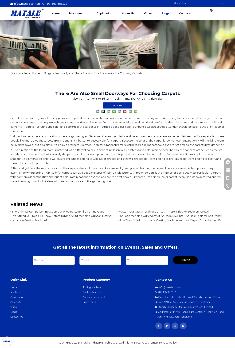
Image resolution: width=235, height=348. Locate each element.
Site (160, 98)
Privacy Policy (167, 342)
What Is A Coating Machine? (29, 220)
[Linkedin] (167, 325)
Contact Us (16, 316)
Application (16, 297)
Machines (15, 292)
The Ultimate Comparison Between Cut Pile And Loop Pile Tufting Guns (58, 211)
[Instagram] (183, 325)
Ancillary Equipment (94, 297)
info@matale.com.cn (27, 3)
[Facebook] (158, 325)
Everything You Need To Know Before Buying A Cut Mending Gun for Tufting (61, 215)
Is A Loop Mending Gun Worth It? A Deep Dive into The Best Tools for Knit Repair (170, 215)
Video (13, 307)
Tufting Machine (92, 287)
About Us (15, 302)
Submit (185, 260)
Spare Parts (89, 302)
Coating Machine (92, 292)
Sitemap (152, 342)
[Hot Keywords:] (222, 3)
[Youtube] (175, 325)
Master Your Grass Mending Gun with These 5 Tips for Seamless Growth (164, 211)
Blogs (13, 312)
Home (14, 287)
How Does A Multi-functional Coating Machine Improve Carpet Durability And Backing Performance (171, 220)
